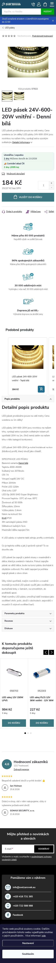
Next (51, 652)
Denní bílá (23, 463)
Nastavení (28, 943)
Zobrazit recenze (21, 769)
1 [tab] (25, 733)
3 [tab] (31, 733)
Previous (45, 652)
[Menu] (52, 4)
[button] (5, 366)
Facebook (18, 915)
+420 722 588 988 (23, 905)
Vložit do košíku (30, 197)
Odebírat (43, 848)
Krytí (4, 518)
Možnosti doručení (16, 173)
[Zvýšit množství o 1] (51, 183)
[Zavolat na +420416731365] (33, 4)
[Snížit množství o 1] (51, 187)
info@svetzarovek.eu (24, 887)
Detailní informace (21, 142)
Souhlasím (28, 954)
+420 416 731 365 (23, 896)
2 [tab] (28, 733)
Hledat (48, 11)
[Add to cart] (41, 389)
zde (44, 935)
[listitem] (27, 366)
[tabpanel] (14, 693)
